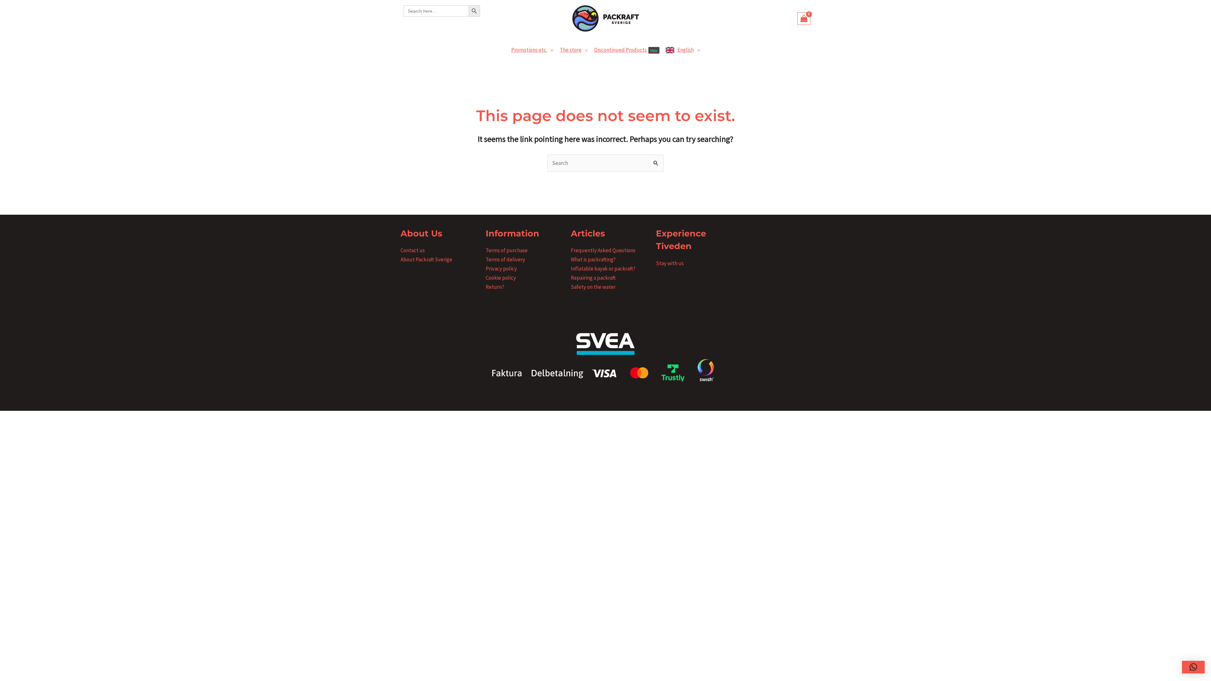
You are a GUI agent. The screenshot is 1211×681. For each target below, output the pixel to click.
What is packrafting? (593, 259)
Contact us (413, 250)
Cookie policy (501, 277)
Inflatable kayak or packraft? (603, 268)
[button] (550, 49)
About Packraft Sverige (426, 259)
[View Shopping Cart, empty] (803, 18)
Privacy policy (501, 268)
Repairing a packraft (593, 277)
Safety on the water (593, 286)
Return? (495, 286)
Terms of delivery (505, 259)
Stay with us (670, 263)
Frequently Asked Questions (603, 250)
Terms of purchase (507, 250)
